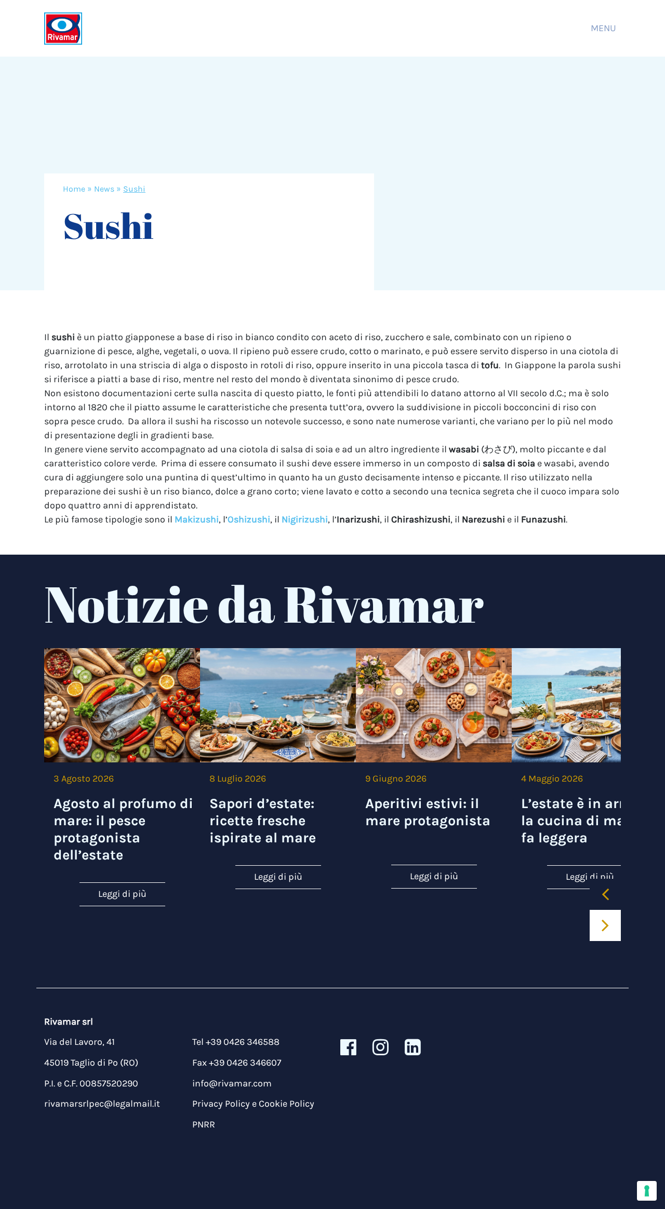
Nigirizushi (305, 519)
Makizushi (197, 519)
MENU (603, 28)
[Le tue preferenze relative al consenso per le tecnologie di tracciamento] (647, 1191)
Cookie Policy (286, 1103)
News (104, 189)
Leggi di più (122, 893)
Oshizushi (249, 519)
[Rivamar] (63, 28)
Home (74, 189)
